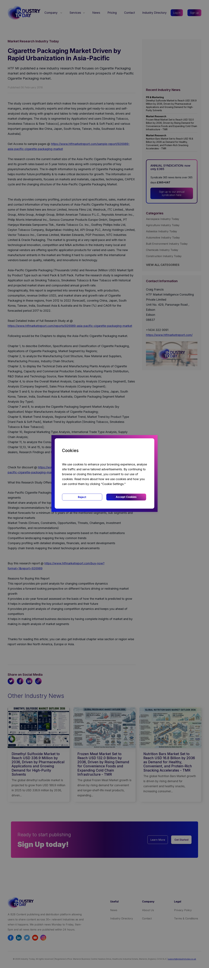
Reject (82, 497)
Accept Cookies (126, 497)
